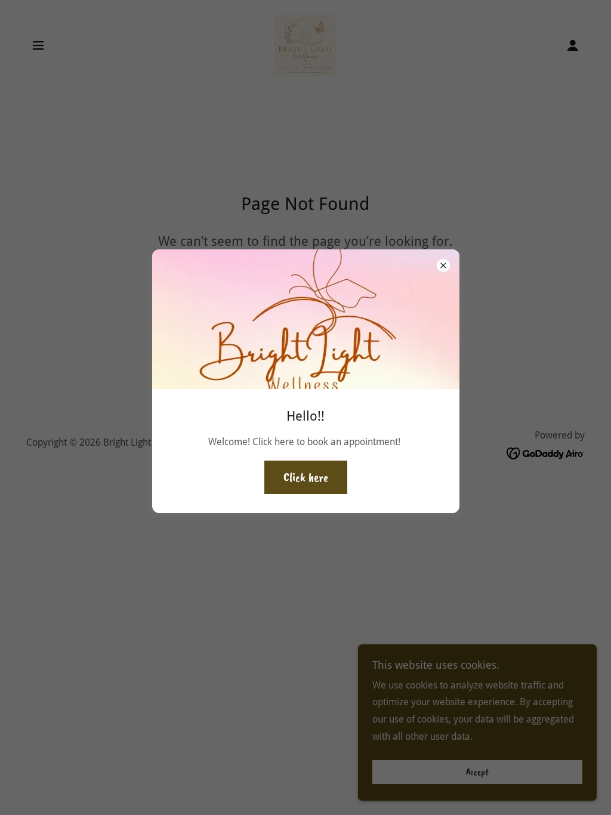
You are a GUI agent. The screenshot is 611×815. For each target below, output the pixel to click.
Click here (305, 477)
